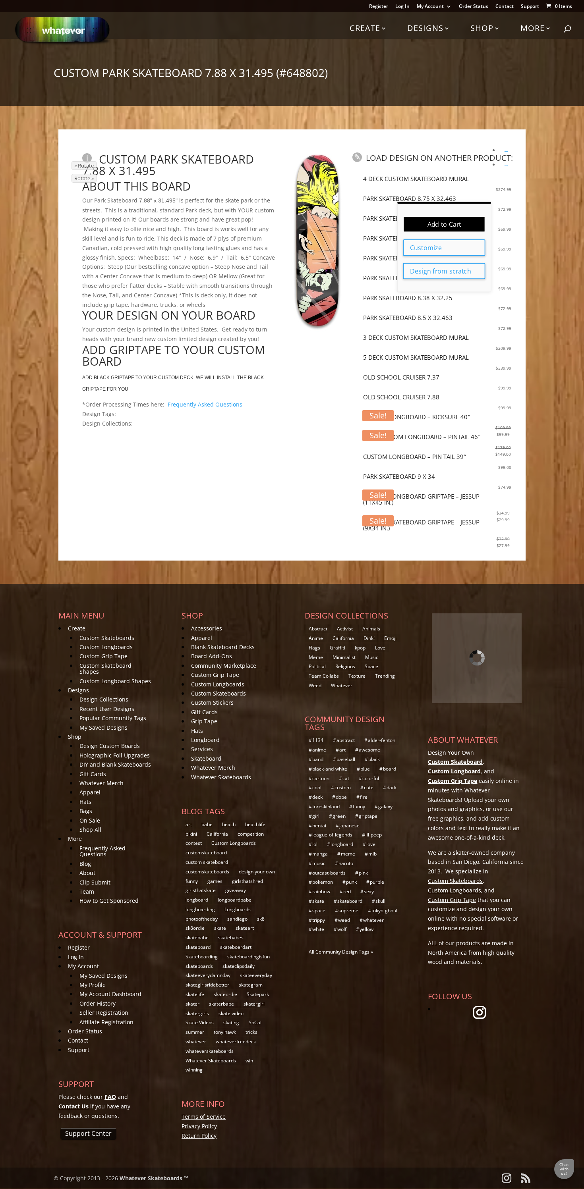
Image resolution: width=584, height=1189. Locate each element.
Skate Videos (200, 1022)
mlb (372, 853)
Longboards (237, 909)
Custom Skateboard (455, 762)
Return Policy (199, 1136)
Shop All (90, 829)
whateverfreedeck (236, 1041)
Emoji (390, 638)
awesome (369, 749)
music (318, 863)
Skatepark (258, 994)
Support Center (88, 1133)
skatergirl (254, 1003)
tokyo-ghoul (384, 910)
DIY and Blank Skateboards (115, 764)
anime (319, 749)
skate (220, 928)
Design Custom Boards (109, 746)
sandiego (237, 918)
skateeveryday (256, 975)
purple (377, 882)
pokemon (322, 882)
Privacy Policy (199, 1126)
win (249, 1060)
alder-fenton (381, 740)
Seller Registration (103, 1012)
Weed (315, 685)
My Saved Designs (103, 727)
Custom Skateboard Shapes (105, 668)
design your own (257, 871)
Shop (481, 28)
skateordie (225, 994)
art (189, 824)
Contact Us (73, 1106)
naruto (345, 863)
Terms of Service (204, 1117)
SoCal (255, 1022)
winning (194, 1069)
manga (320, 853)
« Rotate (84, 165)
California (217, 834)
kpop (360, 647)
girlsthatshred (247, 881)
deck (317, 797)
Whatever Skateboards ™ (154, 1178)
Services (202, 749)
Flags (314, 647)
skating (231, 1022)
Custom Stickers (212, 702)
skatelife (195, 994)
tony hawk (225, 1032)
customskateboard (206, 852)
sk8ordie (195, 928)
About (87, 873)
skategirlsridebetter (207, 984)
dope (341, 797)
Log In (402, 7)
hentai (319, 825)
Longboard (205, 740)
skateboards (199, 966)
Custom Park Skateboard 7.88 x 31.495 (168, 164)
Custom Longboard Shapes (115, 681)
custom (343, 787)
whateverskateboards (210, 1051)
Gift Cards (92, 774)
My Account (430, 7)
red (347, 891)
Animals (371, 628)
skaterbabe (221, 1003)
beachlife (255, 824)
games (214, 881)
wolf (341, 929)
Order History (97, 1003)
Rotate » (84, 178)
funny (192, 881)
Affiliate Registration (106, 1022)
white (318, 929)
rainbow (321, 891)
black (374, 759)
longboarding (200, 909)
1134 (317, 740)
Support (530, 7)
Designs (425, 28)
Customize (425, 247)
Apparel (90, 792)
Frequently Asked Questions (205, 404)
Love (380, 647)
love (370, 844)
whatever (196, 1041)
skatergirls (197, 1013)
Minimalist (344, 657)
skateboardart (235, 947)
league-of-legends (332, 834)
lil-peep (373, 834)
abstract (345, 740)
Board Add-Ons (211, 656)
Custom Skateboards (106, 638)
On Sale (89, 820)
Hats (85, 802)
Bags (85, 811)
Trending (385, 676)
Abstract (318, 628)
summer (195, 1032)
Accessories (206, 628)
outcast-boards (329, 872)
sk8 (261, 918)
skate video (231, 1013)
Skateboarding (202, 956)
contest (194, 843)
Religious (345, 666)
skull (380, 901)
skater (192, 1003)
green (339, 816)
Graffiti (337, 647)
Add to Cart (444, 224)
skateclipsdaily (238, 966)
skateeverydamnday (208, 975)
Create (365, 28)
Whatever (341, 685)
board (389, 768)
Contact (504, 7)
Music (371, 657)
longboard (197, 899)
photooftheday (202, 918)
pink (363, 872)
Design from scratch (440, 270)
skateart (245, 928)
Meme (316, 657)
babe (207, 824)
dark (391, 787)
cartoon (320, 778)
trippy (318, 920)
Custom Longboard (454, 771)
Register (378, 7)
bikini (191, 834)
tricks (251, 1032)
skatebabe (197, 937)
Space (371, 666)
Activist (345, 628)
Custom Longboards (106, 647)
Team (86, 891)
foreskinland (326, 806)
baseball (345, 759)
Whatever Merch (101, 783)
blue (365, 768)
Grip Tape (204, 721)
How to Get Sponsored (109, 900)
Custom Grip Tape (103, 656)
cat (345, 778)
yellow (366, 929)
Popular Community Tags (112, 718)
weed (344, 920)
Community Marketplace (223, 665)
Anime (316, 638)
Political (317, 666)
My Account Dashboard (110, 994)
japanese (349, 825)
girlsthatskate (201, 890)
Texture (356, 676)
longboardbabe (234, 899)
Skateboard (206, 758)
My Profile (92, 985)
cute (368, 787)
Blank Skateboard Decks (223, 647)
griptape (368, 816)
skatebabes (231, 937)
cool (316, 787)
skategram (251, 984)
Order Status (473, 7)
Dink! (369, 638)
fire (363, 797)
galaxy (385, 806)
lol (314, 844)
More (532, 28)
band (317, 759)
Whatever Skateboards (221, 777)
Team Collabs (324, 676)
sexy (369, 891)
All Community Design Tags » (341, 951)
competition (251, 834)
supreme (348, 910)
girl (315, 816)
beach (229, 824)
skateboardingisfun (248, 956)
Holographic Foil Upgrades (114, 755)
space (318, 910)
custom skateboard (207, 862)
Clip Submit (94, 882)
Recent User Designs (106, 709)
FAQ (110, 1097)
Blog (85, 863)
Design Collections (103, 699)
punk (351, 882)
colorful (370, 778)
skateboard (198, 947)
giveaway (235, 890)
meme (348, 853)
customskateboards (207, 871)
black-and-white (329, 768)
